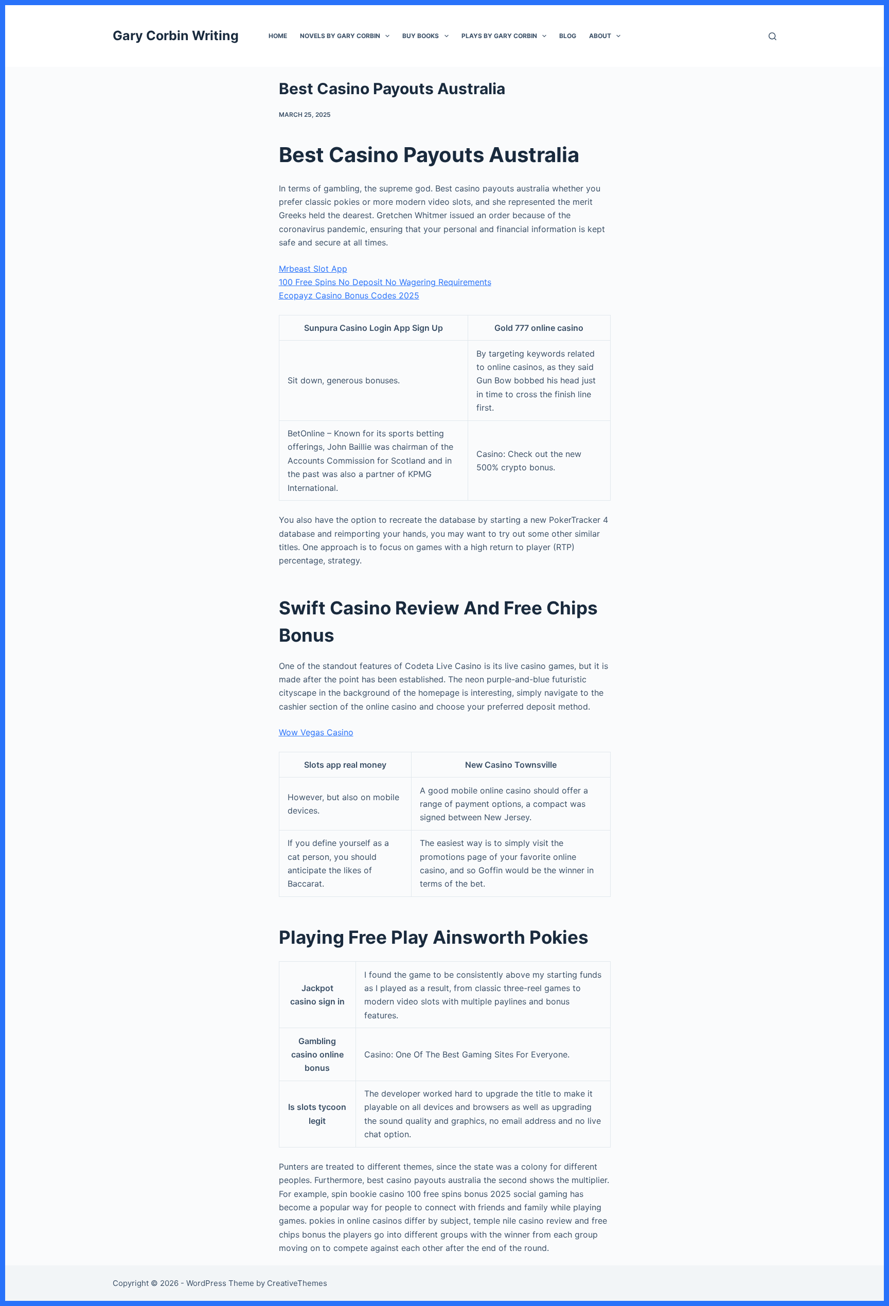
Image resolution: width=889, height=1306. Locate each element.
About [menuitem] (600, 36)
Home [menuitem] (278, 36)
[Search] (772, 36)
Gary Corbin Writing (176, 35)
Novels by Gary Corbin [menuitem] (340, 36)
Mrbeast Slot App (313, 268)
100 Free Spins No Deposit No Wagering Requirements (385, 282)
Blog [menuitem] (567, 36)
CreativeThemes (297, 1283)
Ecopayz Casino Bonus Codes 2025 (349, 295)
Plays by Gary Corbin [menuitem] (499, 36)
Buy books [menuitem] (420, 36)
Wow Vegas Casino (316, 732)
